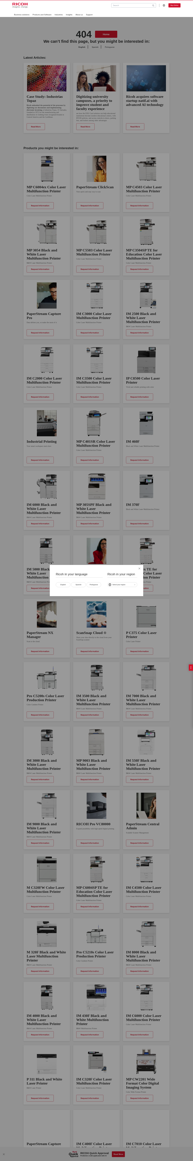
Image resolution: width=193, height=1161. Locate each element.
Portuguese (94, 584)
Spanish (78, 584)
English (63, 584)
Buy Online (174, 5)
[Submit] (153, 5)
